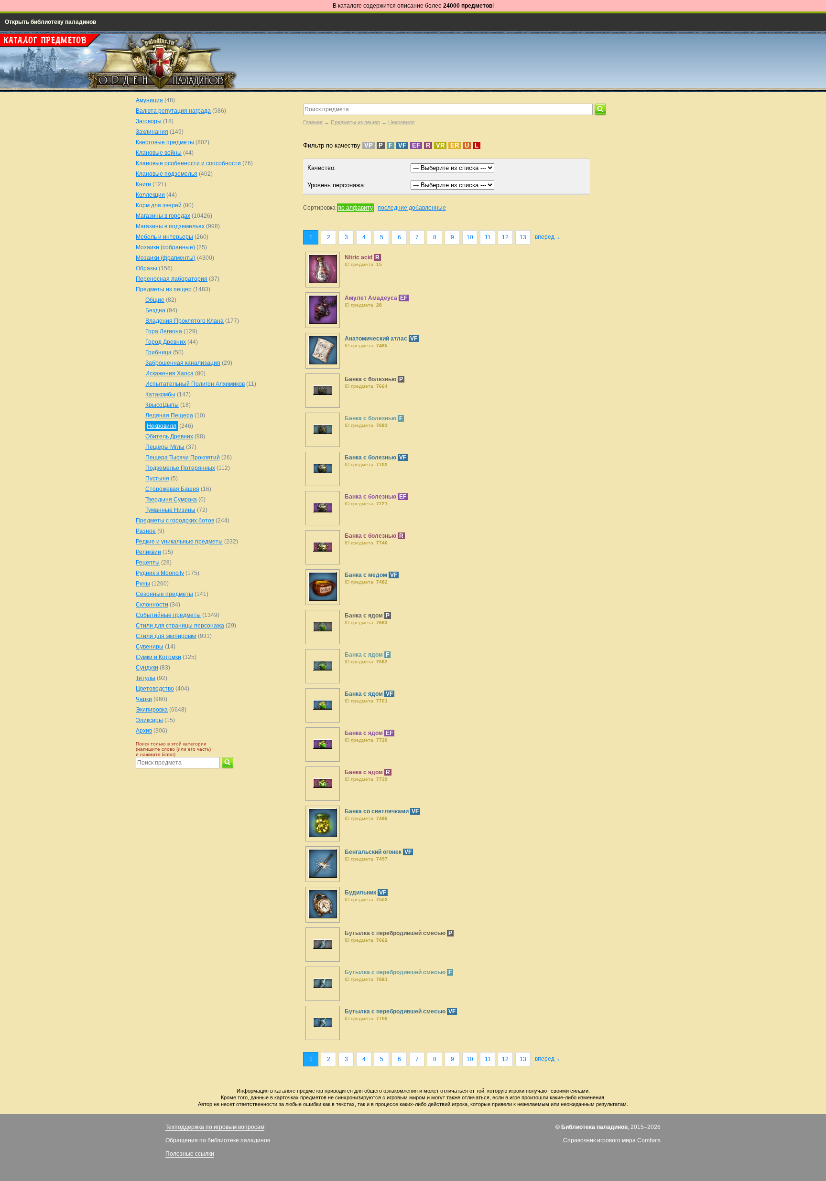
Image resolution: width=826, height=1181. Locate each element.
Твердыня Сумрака (171, 499)
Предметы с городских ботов (175, 520)
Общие (154, 300)
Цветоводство (155, 688)
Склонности (152, 604)
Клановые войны (159, 152)
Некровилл (401, 122)
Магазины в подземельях (170, 226)
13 (523, 237)
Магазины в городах (163, 216)
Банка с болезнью (371, 379)
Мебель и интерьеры (164, 237)
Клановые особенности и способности (188, 163)
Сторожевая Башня (172, 489)
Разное (146, 531)
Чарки (144, 699)
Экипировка (152, 709)
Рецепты (148, 562)
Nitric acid (359, 257)
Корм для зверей (159, 205)
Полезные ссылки (189, 1153)
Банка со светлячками (377, 811)
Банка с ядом (364, 615)
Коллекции (150, 195)
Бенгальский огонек (374, 852)
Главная (313, 122)
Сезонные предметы (164, 594)
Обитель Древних (169, 436)
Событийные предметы (168, 615)
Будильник (361, 892)
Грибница (158, 352)
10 (470, 237)
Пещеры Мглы (165, 447)
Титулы (145, 678)
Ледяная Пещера (169, 415)
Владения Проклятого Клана (184, 321)
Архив (144, 730)
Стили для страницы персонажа (180, 625)
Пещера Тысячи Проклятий (182, 457)
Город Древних (165, 342)
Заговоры (149, 121)
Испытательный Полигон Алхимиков (195, 384)
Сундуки (147, 667)
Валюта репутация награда (173, 110)
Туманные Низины (170, 510)
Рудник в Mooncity (160, 573)
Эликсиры (149, 720)
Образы (146, 268)
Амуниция (149, 100)
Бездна (155, 310)
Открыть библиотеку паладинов (50, 22)
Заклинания (152, 131)
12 (505, 237)
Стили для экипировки (166, 636)
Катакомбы (160, 394)
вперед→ (547, 237)
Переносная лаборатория (171, 279)
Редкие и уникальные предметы (179, 541)
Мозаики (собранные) (165, 247)
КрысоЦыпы (162, 405)
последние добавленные (412, 207)
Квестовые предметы (165, 142)
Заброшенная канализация (182, 363)
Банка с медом (367, 575)
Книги (143, 184)
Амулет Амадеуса (372, 298)
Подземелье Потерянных (180, 468)
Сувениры (149, 646)
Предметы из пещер (355, 122)
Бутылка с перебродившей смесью (396, 933)
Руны (143, 583)
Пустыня (157, 478)
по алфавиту (355, 207)
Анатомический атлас (377, 338)
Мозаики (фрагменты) (166, 258)
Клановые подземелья (166, 173)
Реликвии (148, 552)
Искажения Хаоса (169, 373)
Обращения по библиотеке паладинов (217, 1140)
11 (488, 237)
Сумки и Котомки (158, 657)
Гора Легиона (163, 331)
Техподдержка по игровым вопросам (214, 1127)
